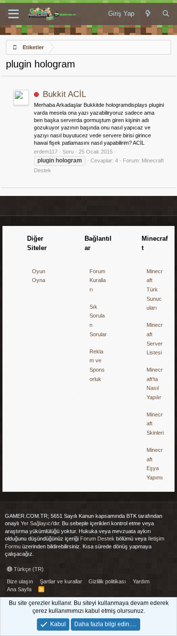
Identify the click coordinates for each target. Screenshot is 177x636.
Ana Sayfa (19, 589)
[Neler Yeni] (148, 13)
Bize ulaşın (20, 581)
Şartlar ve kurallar (61, 581)
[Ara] (166, 13)
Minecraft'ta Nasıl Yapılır (155, 383)
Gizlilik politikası (107, 581)
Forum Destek (97, 538)
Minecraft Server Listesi (155, 338)
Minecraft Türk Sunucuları (155, 289)
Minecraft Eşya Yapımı (155, 463)
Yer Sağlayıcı (36, 523)
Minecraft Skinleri (155, 424)
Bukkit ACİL (64, 94)
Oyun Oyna (38, 276)
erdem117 (46, 152)
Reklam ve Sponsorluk (97, 365)
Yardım (141, 581)
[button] (13, 14)
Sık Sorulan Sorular (98, 320)
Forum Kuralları (97, 280)
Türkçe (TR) (28, 569)
